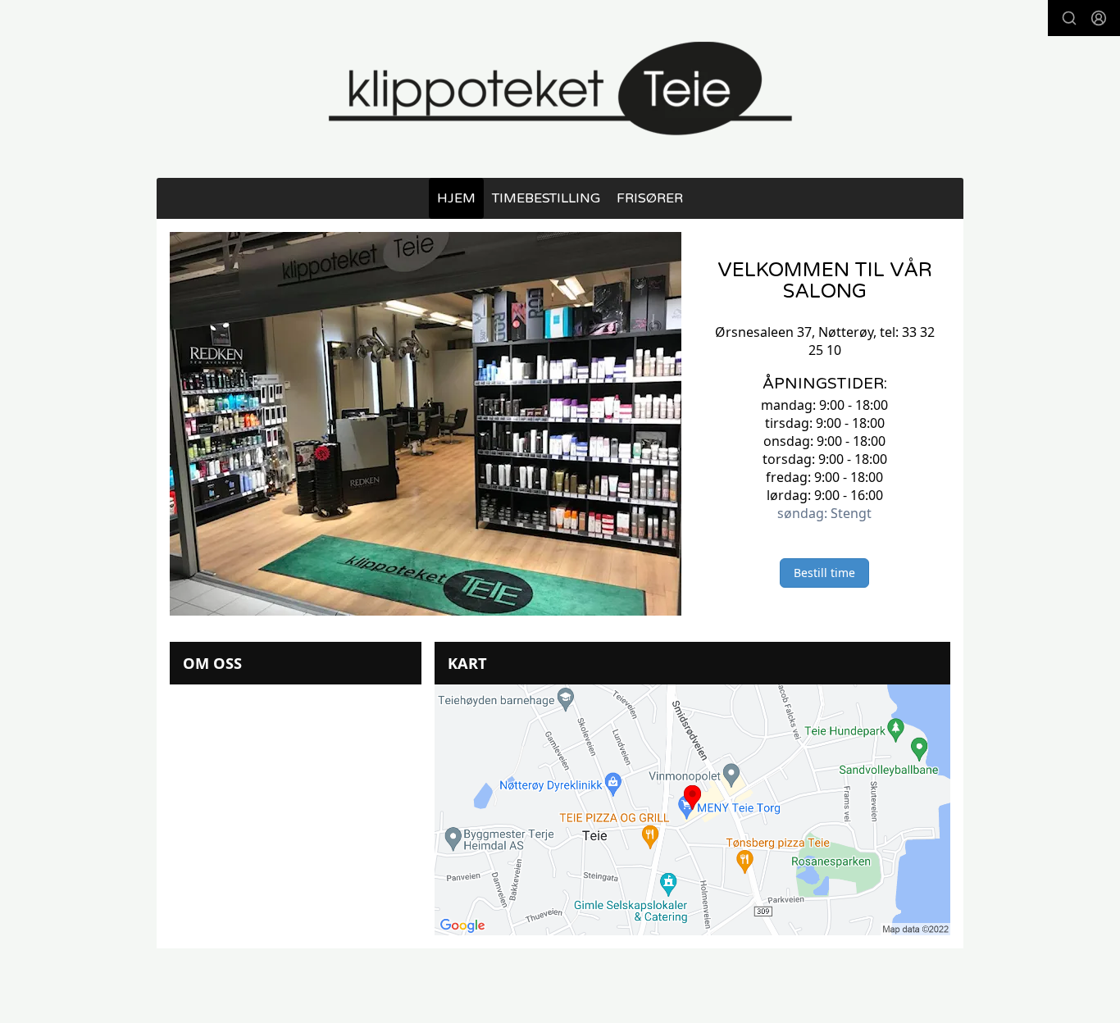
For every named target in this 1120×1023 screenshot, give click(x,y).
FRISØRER (650, 198)
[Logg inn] (1098, 18)
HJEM (456, 198)
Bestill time (824, 572)
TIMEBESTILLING (546, 198)
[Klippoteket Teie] (560, 89)
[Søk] (1069, 18)
